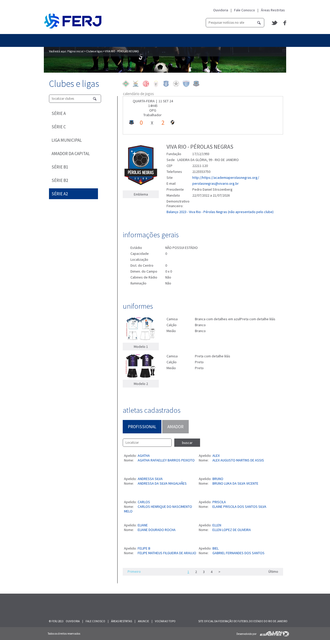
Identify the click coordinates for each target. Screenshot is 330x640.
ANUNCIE (143, 621)
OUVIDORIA (73, 621)
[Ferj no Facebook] (284, 23)
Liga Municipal (67, 140)
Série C (59, 127)
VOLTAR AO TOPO (165, 621)
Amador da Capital (71, 153)
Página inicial (75, 51)
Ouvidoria (220, 10)
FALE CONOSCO (95, 621)
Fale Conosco (244, 10)
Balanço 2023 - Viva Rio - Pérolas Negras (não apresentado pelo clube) (220, 211)
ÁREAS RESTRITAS (121, 621)
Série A (59, 113)
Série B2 (60, 180)
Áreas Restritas (273, 10)
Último (273, 571)
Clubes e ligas (94, 51)
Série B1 (60, 167)
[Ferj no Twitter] (274, 23)
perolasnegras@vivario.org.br (215, 183)
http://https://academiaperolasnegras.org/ (225, 177)
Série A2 (60, 194)
